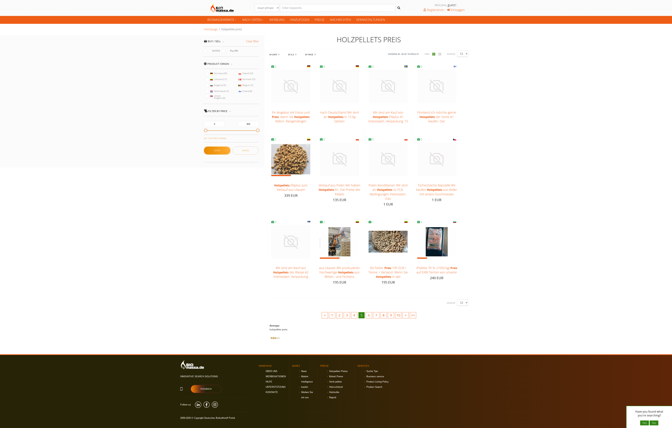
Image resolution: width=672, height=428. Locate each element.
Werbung (277, 20)
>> (413, 315)
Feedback (206, 389)
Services (363, 366)
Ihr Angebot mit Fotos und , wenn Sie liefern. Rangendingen (291, 116)
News (304, 371)
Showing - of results (403, 54)
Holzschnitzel (336, 387)
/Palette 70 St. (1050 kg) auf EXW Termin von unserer (436, 270)
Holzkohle (334, 392)
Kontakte (272, 392)
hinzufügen (299, 20)
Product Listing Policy (377, 381)
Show (217, 150)
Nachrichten (340, 20)
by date (273, 54)
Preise (320, 20)
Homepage (211, 29)
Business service (375, 376)
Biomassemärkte (222, 20)
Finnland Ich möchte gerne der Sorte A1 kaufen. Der (436, 116)
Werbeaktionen (276, 376)
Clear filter (252, 41)
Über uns (271, 371)
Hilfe (269, 381)
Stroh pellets (335, 381)
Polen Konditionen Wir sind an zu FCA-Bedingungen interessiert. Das (388, 192)
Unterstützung (276, 387)
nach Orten (253, 20)
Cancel (245, 150)
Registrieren (435, 10)
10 (398, 315)
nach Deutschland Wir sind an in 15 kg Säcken (339, 116)
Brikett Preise (336, 376)
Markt (296, 366)
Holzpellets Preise (338, 371)
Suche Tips (372, 371)
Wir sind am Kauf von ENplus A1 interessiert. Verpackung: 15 (388, 116)
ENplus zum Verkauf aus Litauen (290, 187)
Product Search (374, 387)
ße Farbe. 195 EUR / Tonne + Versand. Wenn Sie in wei (388, 272)
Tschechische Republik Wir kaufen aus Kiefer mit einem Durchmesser (436, 189)
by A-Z (291, 54)
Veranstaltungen (370, 20)
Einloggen (458, 10)
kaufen (304, 387)
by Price (309, 54)
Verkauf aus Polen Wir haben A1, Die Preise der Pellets (339, 189)
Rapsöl (332, 397)
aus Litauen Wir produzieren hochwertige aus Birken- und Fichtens (339, 272)
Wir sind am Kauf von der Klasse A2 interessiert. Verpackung (291, 272)
